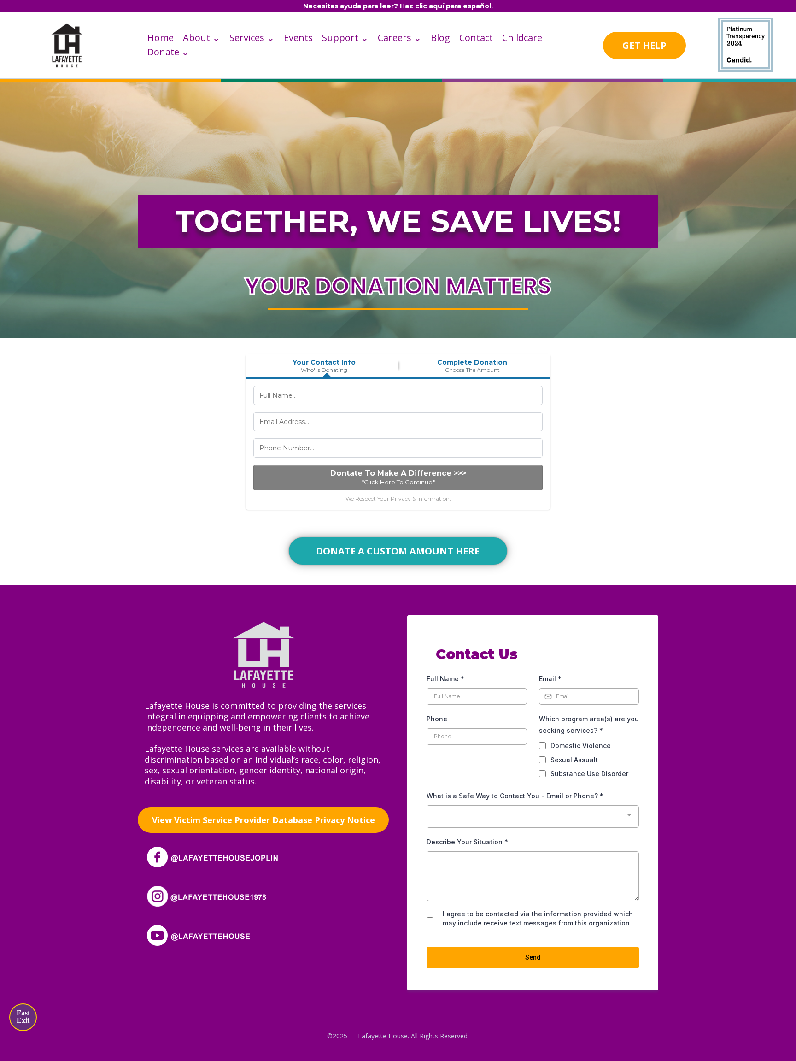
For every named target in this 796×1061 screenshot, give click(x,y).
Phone (437, 719)
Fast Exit (23, 1016)
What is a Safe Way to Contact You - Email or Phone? (515, 796)
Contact (476, 37)
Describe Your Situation (467, 842)
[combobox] (533, 816)
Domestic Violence (580, 745)
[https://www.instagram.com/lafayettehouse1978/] (216, 895)
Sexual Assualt (574, 760)
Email (550, 679)
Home (160, 37)
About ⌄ (201, 37)
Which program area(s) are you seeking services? (589, 724)
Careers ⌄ (399, 37)
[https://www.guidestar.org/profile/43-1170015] (745, 44)
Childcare (522, 37)
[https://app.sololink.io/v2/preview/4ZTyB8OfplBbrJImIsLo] (263, 653)
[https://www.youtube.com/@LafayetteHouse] (216, 934)
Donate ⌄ (168, 52)
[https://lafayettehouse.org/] (67, 44)
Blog (440, 37)
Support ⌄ (345, 37)
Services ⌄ (252, 37)
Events (298, 37)
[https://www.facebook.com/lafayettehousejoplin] (216, 856)
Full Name (445, 679)
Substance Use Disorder (589, 774)
